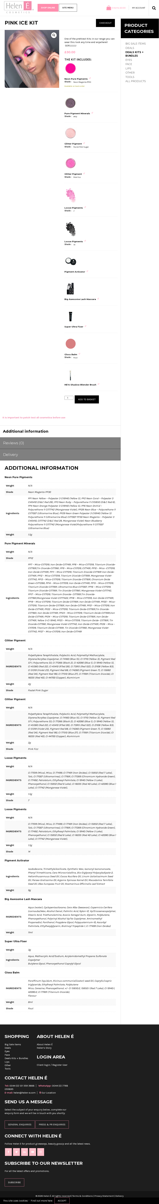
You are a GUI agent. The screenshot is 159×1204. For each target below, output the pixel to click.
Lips (128, 68)
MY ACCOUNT (138, 8)
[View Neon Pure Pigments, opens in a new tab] (90, 78)
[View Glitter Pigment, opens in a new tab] (84, 143)
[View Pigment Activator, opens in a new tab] (88, 271)
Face (128, 64)
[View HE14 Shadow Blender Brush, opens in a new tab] (99, 384)
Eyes (128, 60)
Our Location (48, 1092)
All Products (135, 81)
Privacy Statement (104, 1196)
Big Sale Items (135, 43)
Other (130, 72)
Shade (67, 82)
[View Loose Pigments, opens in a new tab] (85, 207)
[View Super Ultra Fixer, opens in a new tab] (86, 326)
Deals (129, 48)
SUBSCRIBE (14, 1182)
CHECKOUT (105, 22)
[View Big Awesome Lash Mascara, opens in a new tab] (99, 298)
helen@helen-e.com (20, 1092)
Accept (62, 1200)
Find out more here (41, 1200)
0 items (118, 8)
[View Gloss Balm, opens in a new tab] (80, 354)
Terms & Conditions (82, 1196)
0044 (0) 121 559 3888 (19, 1085)
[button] (54, 35)
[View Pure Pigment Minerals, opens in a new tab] (93, 113)
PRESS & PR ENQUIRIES (52, 1124)
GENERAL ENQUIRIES (19, 1124)
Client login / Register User (52, 1064)
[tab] (60, 443)
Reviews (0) (13, 443)
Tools (129, 77)
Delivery (10, 454)
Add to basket (86, 399)
